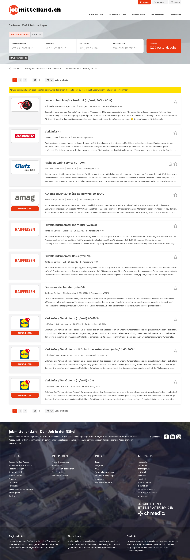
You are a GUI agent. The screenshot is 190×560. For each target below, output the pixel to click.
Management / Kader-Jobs (21, 489)
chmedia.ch (143, 496)
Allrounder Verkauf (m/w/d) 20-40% (82, 68)
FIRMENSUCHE (117, 14)
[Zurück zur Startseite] (151, 515)
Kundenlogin (57, 465)
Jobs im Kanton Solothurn (20, 465)
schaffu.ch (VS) (144, 482)
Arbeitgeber (14, 492)
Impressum (99, 479)
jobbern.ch (142, 465)
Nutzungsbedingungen (105, 475)
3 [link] (25, 80)
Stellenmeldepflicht (104, 482)
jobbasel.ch (143, 462)
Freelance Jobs (15, 475)
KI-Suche (36, 34)
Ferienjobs (13, 486)
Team (97, 462)
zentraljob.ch (144, 468)
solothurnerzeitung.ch (147, 492)
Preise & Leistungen (60, 462)
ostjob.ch (142, 472)
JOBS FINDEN (95, 14)
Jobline (12, 496)
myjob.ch (142, 475)
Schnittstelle (57, 472)
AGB (97, 468)
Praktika (12, 479)
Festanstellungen (16, 468)
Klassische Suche (20, 34)
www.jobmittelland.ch (35, 68)
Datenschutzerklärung (104, 472)
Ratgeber (99, 465)
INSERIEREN (138, 14)
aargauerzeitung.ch (146, 489)
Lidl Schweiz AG (55, 68)
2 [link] (19, 80)
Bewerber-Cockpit (60, 475)
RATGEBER (157, 14)
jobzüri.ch (142, 479)
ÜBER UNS (175, 14)
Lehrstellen (14, 482)
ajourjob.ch (143, 486)
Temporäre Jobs (16, 472)
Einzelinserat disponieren (63, 468)
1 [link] (14, 80)
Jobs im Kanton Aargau (19, 462)
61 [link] (35, 80)
